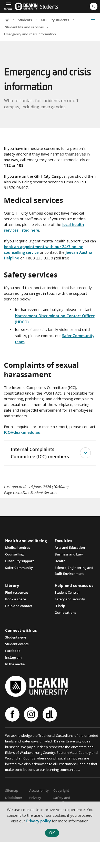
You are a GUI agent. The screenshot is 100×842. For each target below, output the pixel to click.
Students (49, 7)
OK (52, 832)
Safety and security (70, 599)
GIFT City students (55, 20)
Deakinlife (50, 714)
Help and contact (18, 605)
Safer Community (19, 567)
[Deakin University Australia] (25, 6)
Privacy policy (38, 820)
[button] (8, 6)
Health (60, 561)
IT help (60, 605)
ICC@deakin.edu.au (22, 432)
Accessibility (39, 790)
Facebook (12, 650)
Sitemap (11, 790)
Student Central (67, 592)
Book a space (15, 599)
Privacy (35, 797)
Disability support (19, 561)
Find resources (16, 592)
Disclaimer (13, 797)
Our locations (65, 612)
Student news (15, 637)
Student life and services (24, 26)
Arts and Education (70, 547)
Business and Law (69, 554)
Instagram (13, 657)
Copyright (61, 790)
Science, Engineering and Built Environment (74, 568)
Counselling (14, 554)
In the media (15, 664)
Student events (16, 644)
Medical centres (17, 547)
